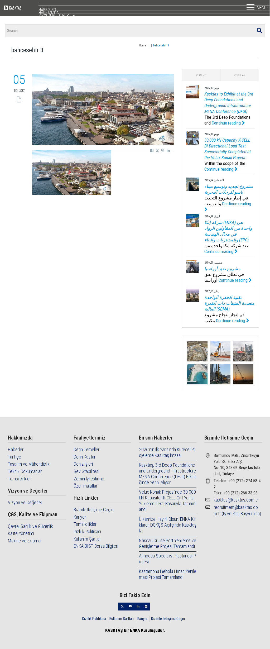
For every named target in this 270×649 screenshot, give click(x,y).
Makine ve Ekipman (25, 540)
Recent (201, 75)
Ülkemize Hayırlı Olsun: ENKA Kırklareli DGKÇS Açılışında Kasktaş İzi (167, 524)
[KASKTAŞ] (21, 8)
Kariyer (80, 517)
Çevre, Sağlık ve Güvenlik (30, 526)
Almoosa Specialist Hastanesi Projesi (167, 558)
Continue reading (227, 123)
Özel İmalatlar (85, 486)
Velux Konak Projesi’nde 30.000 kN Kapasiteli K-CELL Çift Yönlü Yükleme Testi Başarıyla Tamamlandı (167, 500)
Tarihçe (14, 457)
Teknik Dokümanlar (25, 471)
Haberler (15, 449)
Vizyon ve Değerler (25, 502)
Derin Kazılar (84, 457)
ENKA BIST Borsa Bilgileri (96, 546)
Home (142, 45)
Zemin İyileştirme (89, 478)
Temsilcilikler (19, 478)
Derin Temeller (86, 449)
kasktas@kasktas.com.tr (236, 500)
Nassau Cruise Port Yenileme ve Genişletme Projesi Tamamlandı (167, 543)
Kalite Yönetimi (21, 533)
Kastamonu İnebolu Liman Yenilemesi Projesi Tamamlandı (167, 574)
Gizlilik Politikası (87, 531)
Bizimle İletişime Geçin (93, 509)
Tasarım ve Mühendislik (29, 464)
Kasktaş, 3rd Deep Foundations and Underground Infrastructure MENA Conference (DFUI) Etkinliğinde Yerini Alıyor (167, 473)
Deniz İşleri (83, 464)
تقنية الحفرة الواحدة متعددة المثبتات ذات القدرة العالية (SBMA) (229, 303)
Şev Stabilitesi (86, 471)
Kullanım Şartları (88, 539)
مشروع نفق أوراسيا (222, 268)
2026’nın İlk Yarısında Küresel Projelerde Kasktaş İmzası (167, 452)
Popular (239, 75)
